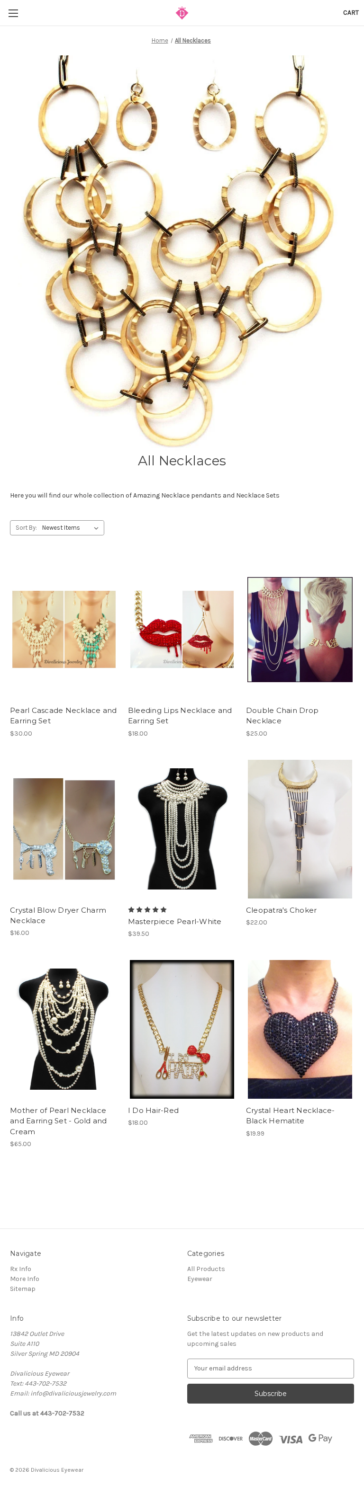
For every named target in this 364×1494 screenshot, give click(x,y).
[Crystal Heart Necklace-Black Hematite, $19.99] (300, 1029)
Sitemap (23, 1289)
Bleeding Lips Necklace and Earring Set (180, 716)
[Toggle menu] (13, 13)
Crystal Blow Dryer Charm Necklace (58, 915)
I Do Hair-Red (153, 1110)
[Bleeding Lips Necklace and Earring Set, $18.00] (182, 629)
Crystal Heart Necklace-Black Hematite (290, 1116)
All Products (206, 1269)
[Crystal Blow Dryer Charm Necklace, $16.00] (64, 829)
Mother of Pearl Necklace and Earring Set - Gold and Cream (58, 1121)
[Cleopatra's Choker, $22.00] (300, 829)
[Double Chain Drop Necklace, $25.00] (300, 629)
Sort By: (26, 527)
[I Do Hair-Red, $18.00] (182, 1029)
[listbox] (72, 528)
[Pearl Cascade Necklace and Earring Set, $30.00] (64, 629)
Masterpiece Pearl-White (175, 921)
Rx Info (20, 1269)
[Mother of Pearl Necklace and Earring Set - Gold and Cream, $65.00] (64, 1029)
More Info (24, 1279)
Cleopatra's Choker (281, 910)
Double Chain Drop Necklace (282, 716)
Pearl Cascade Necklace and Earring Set (63, 716)
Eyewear (199, 1279)
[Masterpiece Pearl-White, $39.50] (182, 829)
